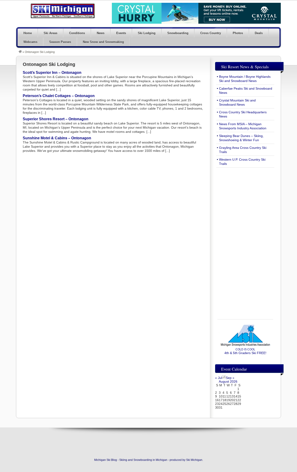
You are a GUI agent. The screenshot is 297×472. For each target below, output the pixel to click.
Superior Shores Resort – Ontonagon (55, 119)
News (100, 33)
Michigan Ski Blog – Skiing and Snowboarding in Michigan (62, 11)
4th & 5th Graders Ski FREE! (245, 351)
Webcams (30, 42)
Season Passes (60, 42)
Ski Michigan (194, 460)
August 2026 (228, 381)
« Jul (218, 378)
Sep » (230, 378)
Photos (238, 33)
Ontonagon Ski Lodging (49, 64)
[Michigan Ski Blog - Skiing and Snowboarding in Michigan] (20, 52)
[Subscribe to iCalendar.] (224, 378)
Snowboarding (177, 33)
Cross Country (210, 33)
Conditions (77, 33)
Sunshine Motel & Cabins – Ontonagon (57, 138)
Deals (259, 33)
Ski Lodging (146, 33)
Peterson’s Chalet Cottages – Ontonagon (59, 96)
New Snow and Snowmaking (103, 42)
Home (27, 33)
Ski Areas (50, 33)
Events (121, 33)
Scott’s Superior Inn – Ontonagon (52, 73)
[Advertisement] (245, 240)
